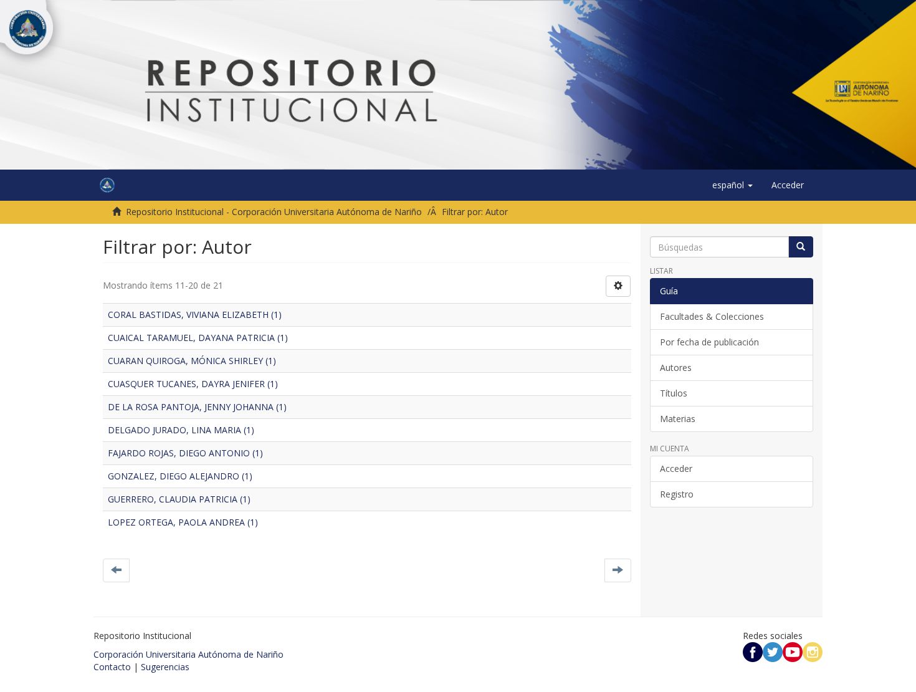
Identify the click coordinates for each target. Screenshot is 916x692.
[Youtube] (793, 651)
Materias (677, 419)
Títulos (673, 393)
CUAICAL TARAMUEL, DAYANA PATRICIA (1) (198, 338)
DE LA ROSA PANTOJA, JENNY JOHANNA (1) (197, 407)
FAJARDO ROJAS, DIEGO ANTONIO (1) (185, 453)
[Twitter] (773, 651)
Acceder (676, 468)
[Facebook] (753, 651)
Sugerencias (165, 667)
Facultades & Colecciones (712, 316)
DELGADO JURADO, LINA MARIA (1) (181, 430)
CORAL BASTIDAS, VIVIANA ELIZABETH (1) (195, 314)
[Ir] (800, 246)
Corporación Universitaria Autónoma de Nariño (188, 654)
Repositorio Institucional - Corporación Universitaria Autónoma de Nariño (274, 212)
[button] (732, 185)
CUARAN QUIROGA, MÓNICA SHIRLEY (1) (192, 361)
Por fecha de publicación (709, 342)
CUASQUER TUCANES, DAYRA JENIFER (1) (193, 384)
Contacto (112, 667)
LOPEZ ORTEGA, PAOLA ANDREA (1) (183, 522)
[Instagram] (813, 651)
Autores (676, 367)
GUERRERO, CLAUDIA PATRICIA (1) (179, 499)
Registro (677, 494)
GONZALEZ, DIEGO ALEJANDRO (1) (180, 476)
